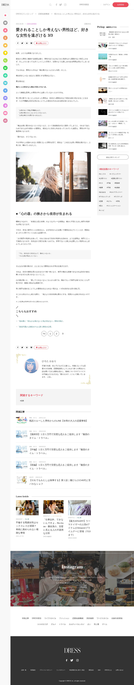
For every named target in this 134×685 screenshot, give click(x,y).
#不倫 (109, 183)
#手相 (109, 187)
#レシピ (101, 210)
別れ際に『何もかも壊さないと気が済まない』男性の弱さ (41, 321)
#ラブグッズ (118, 196)
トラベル (62, 624)
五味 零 (31, 477)
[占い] (5, 105)
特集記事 (25, 618)
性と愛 (27, 519)
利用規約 (32, 670)
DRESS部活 (84, 4)
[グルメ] (5, 83)
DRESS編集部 (47, 536)
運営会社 (91, 670)
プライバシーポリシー (46, 670)
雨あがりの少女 (112, 71)
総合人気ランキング (112, 157)
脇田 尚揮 (111, 104)
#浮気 (118, 201)
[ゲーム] (5, 120)
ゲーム (104, 624)
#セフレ (109, 201)
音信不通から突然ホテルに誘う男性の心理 (35, 327)
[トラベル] (5, 90)
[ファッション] (5, 38)
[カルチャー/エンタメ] (5, 98)
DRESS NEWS (72, 538)
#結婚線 (117, 187)
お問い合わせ (119, 670)
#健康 (101, 187)
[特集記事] (5, 15)
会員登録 (120, 5)
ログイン (106, 4)
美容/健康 (90, 618)
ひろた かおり (49, 361)
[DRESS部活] (5, 23)
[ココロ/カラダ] (5, 75)
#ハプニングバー (115, 174)
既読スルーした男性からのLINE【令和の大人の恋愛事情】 (58, 421)
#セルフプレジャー (116, 192)
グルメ (53, 624)
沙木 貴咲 (111, 37)
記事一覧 (23, 670)
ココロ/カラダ (42, 624)
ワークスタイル (102, 618)
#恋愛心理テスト (116, 178)
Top (44, 333)
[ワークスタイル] (5, 60)
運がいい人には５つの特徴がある (117, 88)
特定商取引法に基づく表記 (76, 670)
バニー (110, 91)
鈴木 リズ (111, 138)
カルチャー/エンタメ (76, 624)
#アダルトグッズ (104, 196)
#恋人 (101, 206)
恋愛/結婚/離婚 (43, 14)
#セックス (102, 174)
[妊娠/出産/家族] (5, 68)
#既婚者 (117, 183)
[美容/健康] (5, 53)
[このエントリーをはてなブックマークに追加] (27, 43)
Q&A (99, 670)
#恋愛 (22, 401)
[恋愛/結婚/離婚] (5, 45)
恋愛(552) (87, 24)
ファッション (64, 618)
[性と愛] (5, 113)
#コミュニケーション (114, 206)
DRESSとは (108, 670)
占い (89, 624)
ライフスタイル (57, 516)
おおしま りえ (20, 536)
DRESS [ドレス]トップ (24, 14)
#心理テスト (103, 178)
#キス (101, 183)
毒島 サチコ (33, 417)
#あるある (102, 192)
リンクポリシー (60, 670)
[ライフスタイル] (5, 30)
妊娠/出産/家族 (117, 618)
